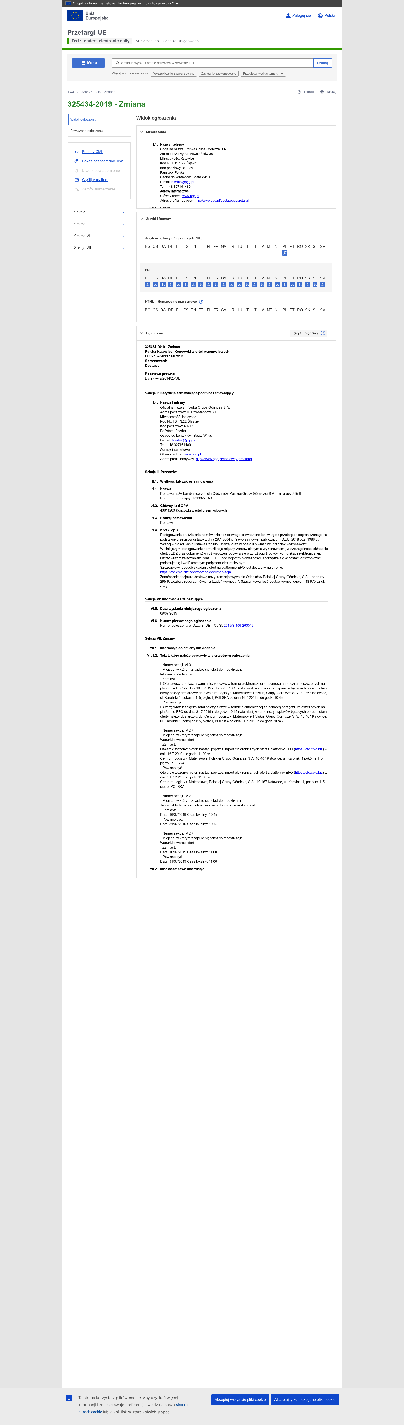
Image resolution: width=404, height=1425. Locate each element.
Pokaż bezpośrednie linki (103, 161)
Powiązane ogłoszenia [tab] (86, 130)
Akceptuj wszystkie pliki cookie (240, 1400)
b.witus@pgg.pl (182, 182)
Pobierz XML (92, 152)
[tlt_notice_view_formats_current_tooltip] (323, 333)
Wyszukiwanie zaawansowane (173, 73)
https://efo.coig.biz (309, 749)
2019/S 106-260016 (238, 625)
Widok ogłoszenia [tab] (83, 119)
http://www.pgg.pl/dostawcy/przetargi (222, 200)
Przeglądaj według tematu (261, 73)
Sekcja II (81, 224)
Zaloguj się (301, 16)
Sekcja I (80, 212)
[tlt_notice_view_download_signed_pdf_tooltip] (284, 253)
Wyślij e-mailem (95, 180)
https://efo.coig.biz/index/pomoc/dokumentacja (195, 572)
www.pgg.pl (190, 196)
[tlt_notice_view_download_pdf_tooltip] (147, 284)
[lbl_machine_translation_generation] (201, 302)
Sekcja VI (82, 236)
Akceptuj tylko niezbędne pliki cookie (304, 1400)
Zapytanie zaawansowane (218, 73)
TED (71, 92)
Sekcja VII (82, 248)
